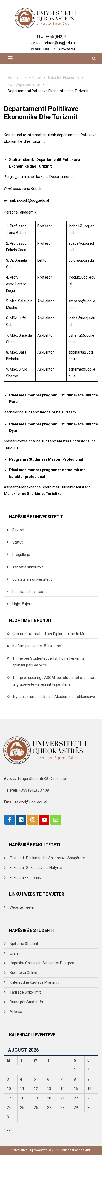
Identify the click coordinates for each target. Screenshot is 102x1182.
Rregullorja (21, 554)
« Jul (8, 1129)
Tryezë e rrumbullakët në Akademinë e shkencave (53, 697)
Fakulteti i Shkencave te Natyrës (36, 868)
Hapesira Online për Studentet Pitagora (42, 963)
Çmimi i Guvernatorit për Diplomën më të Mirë (49, 634)
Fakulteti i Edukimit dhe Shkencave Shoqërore (47, 858)
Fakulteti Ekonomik (25, 877)
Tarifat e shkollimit (27, 567)
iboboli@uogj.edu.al (33, 200)
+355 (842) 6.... (58, 36)
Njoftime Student (24, 944)
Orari (14, 953)
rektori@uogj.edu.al (60, 43)
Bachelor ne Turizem (58, 412)
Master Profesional (74, 441)
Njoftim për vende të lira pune (36, 646)
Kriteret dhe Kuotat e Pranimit (34, 982)
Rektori (18, 530)
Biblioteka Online (23, 973)
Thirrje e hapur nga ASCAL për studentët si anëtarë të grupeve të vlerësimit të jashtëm (54, 681)
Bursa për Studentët (26, 1002)
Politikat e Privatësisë (30, 592)
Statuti (18, 542)
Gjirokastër (66, 49)
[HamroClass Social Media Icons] (9, 820)
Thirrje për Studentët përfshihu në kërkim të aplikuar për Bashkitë (48, 661)
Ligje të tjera (22, 604)
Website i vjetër (22, 907)
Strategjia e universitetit (32, 579)
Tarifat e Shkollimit (25, 992)
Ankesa (16, 1012)
